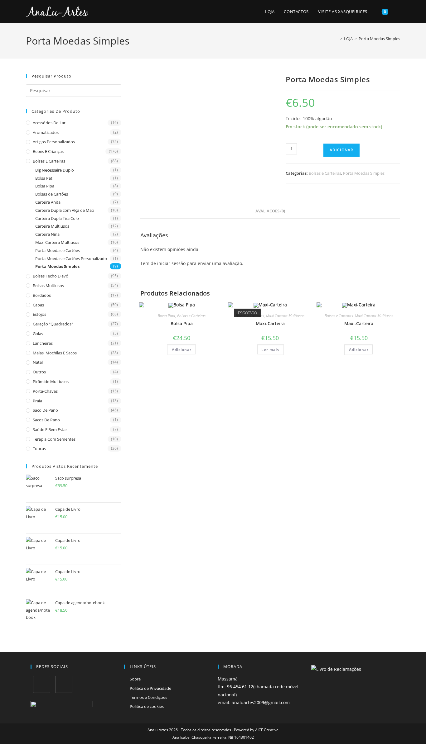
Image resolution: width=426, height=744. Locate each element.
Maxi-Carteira (270, 323)
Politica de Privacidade (150, 688)
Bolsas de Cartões (51, 194)
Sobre (135, 679)
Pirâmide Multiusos (51, 381)
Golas (38, 333)
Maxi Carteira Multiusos (57, 242)
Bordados (42, 295)
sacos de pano (46, 420)
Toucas (39, 448)
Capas (38, 305)
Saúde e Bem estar (50, 429)
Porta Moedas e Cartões (57, 250)
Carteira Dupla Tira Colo (57, 218)
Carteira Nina (47, 234)
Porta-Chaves (45, 391)
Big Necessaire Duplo (54, 170)
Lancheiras (43, 343)
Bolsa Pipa (44, 186)
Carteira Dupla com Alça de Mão (64, 210)
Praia (37, 401)
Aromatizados (46, 132)
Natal (38, 362)
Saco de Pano (45, 410)
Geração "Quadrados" (53, 324)
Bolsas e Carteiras (49, 161)
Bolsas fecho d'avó (50, 276)
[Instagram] (63, 684)
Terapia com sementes (54, 439)
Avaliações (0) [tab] (270, 211)
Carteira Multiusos (52, 226)
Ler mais (270, 349)
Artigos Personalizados (54, 142)
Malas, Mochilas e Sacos (55, 353)
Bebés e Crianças (48, 151)
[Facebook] (41, 684)
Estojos (39, 314)
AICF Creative (266, 729)
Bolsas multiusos (48, 285)
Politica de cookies (147, 706)
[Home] (336, 38)
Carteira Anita (48, 202)
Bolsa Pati (44, 178)
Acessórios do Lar (49, 123)
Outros (39, 372)
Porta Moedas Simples (379, 38)
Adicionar (341, 150)
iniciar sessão (171, 263)
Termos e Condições (148, 697)
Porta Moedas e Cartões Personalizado (71, 258)
